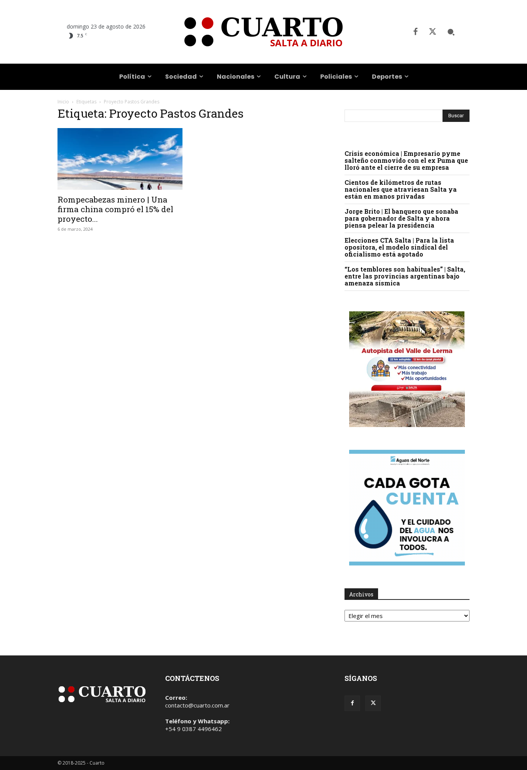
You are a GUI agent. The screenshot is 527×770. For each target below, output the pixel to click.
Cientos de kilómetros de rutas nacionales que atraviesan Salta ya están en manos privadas (401, 189)
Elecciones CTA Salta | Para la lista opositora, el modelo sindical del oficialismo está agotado (399, 247)
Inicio (63, 101)
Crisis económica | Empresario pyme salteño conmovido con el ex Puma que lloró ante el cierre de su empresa (406, 160)
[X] (432, 32)
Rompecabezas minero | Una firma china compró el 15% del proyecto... (115, 209)
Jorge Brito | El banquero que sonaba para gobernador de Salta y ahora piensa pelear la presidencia (401, 218)
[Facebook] (415, 32)
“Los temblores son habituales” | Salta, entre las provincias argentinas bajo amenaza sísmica (405, 276)
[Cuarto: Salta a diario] (263, 31)
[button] (451, 32)
